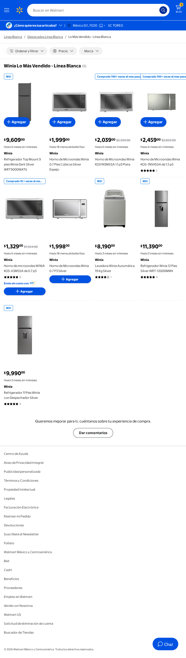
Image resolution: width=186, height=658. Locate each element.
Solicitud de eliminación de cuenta (28, 623)
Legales (9, 498)
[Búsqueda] (163, 10)
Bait (6, 561)
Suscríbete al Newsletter (21, 534)
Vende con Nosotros (18, 606)
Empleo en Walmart (18, 597)
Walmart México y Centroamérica (28, 552)
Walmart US (12, 614)
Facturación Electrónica (21, 507)
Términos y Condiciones (21, 480)
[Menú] (8, 10)
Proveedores (13, 588)
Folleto (9, 543)
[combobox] (98, 10)
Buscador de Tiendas (19, 632)
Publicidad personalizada (22, 471)
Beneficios (11, 579)
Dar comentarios (93, 432)
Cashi (8, 570)
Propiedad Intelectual (19, 489)
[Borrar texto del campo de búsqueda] (157, 10)
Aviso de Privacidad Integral (24, 463)
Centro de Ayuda (16, 454)
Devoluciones (14, 525)
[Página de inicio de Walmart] (19, 10)
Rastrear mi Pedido (17, 516)
